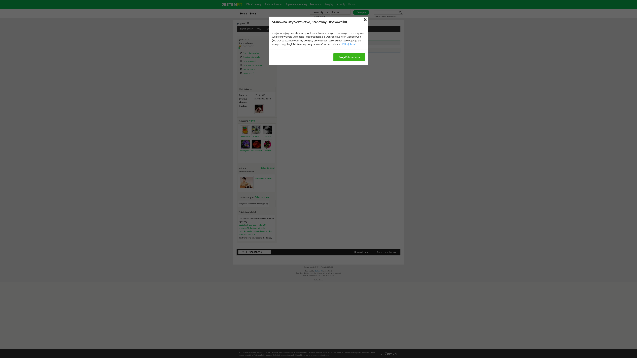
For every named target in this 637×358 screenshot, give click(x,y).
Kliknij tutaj (348, 44)
